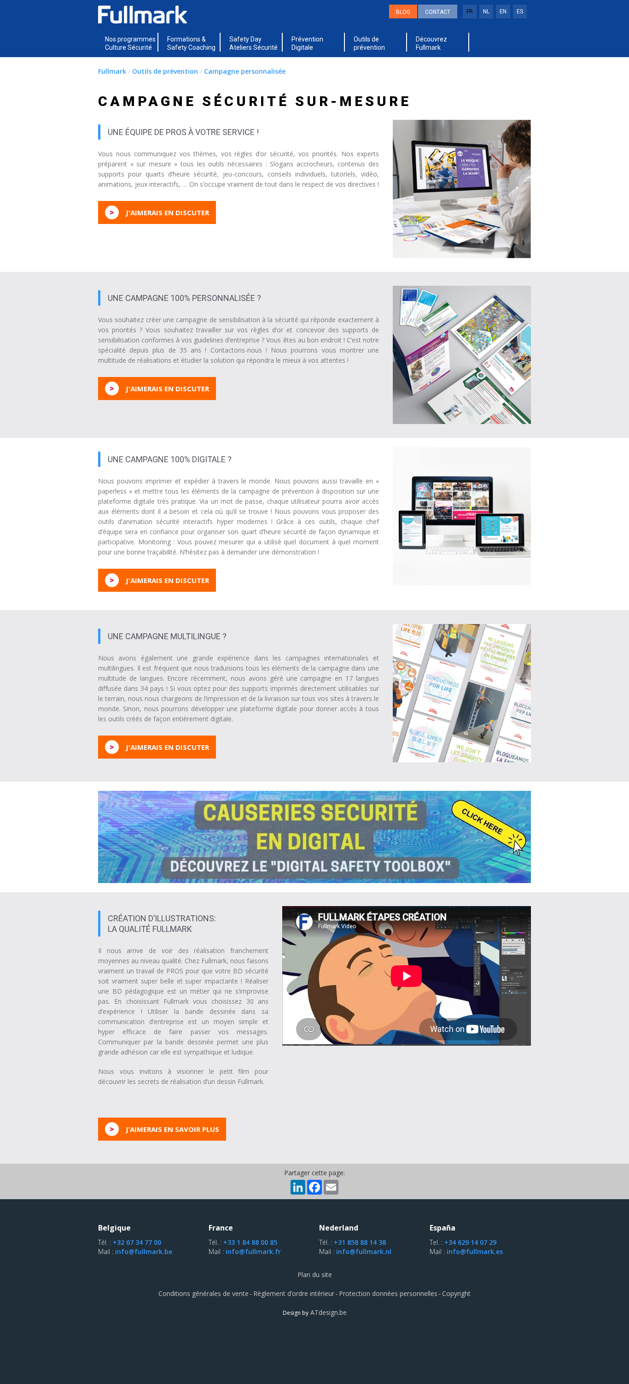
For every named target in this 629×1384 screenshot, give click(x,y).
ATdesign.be (328, 1312)
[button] (130, 43)
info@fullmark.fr (253, 1251)
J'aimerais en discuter (159, 212)
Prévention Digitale (307, 43)
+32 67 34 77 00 (137, 1242)
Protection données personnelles (388, 1293)
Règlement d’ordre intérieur (293, 1293)
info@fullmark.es (475, 1251)
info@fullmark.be (143, 1251)
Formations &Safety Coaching (191, 43)
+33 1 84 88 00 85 (250, 1242)
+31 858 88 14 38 (360, 1242)
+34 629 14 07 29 (470, 1242)
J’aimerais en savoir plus (164, 1129)
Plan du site (314, 1274)
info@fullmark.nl (363, 1251)
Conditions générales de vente (203, 1293)
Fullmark (112, 71)
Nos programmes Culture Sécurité (130, 43)
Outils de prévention (369, 43)
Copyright (456, 1293)
